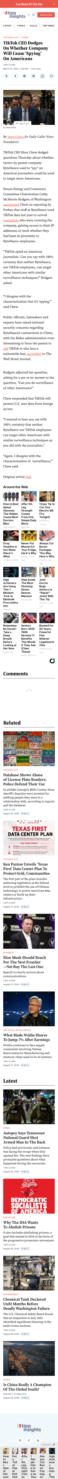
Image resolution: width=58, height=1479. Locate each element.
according (34, 353)
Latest (7, 25)
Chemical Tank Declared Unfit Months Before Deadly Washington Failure (26, 1304)
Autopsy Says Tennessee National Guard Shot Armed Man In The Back (24, 1137)
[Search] (33, 15)
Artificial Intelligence (17, 1030)
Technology (11, 37)
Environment (11, 1294)
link (28, 476)
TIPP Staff (9, 65)
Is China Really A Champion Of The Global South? (27, 1387)
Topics (21, 25)
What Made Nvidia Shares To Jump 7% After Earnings (26, 1037)
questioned (11, 204)
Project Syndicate (14, 1394)
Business (8, 952)
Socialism (9, 1217)
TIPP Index (48, 25)
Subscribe (46, 14)
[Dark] (29, 14)
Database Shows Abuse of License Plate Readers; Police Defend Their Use (24, 779)
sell (5, 348)
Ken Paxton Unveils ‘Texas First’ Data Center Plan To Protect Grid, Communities (26, 868)
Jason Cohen (15, 136)
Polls (33, 25)
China (25, 37)
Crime (6, 1128)
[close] (54, 4)
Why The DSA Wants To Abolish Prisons (20, 1225)
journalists (11, 220)
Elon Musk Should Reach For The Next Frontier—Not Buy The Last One (24, 962)
